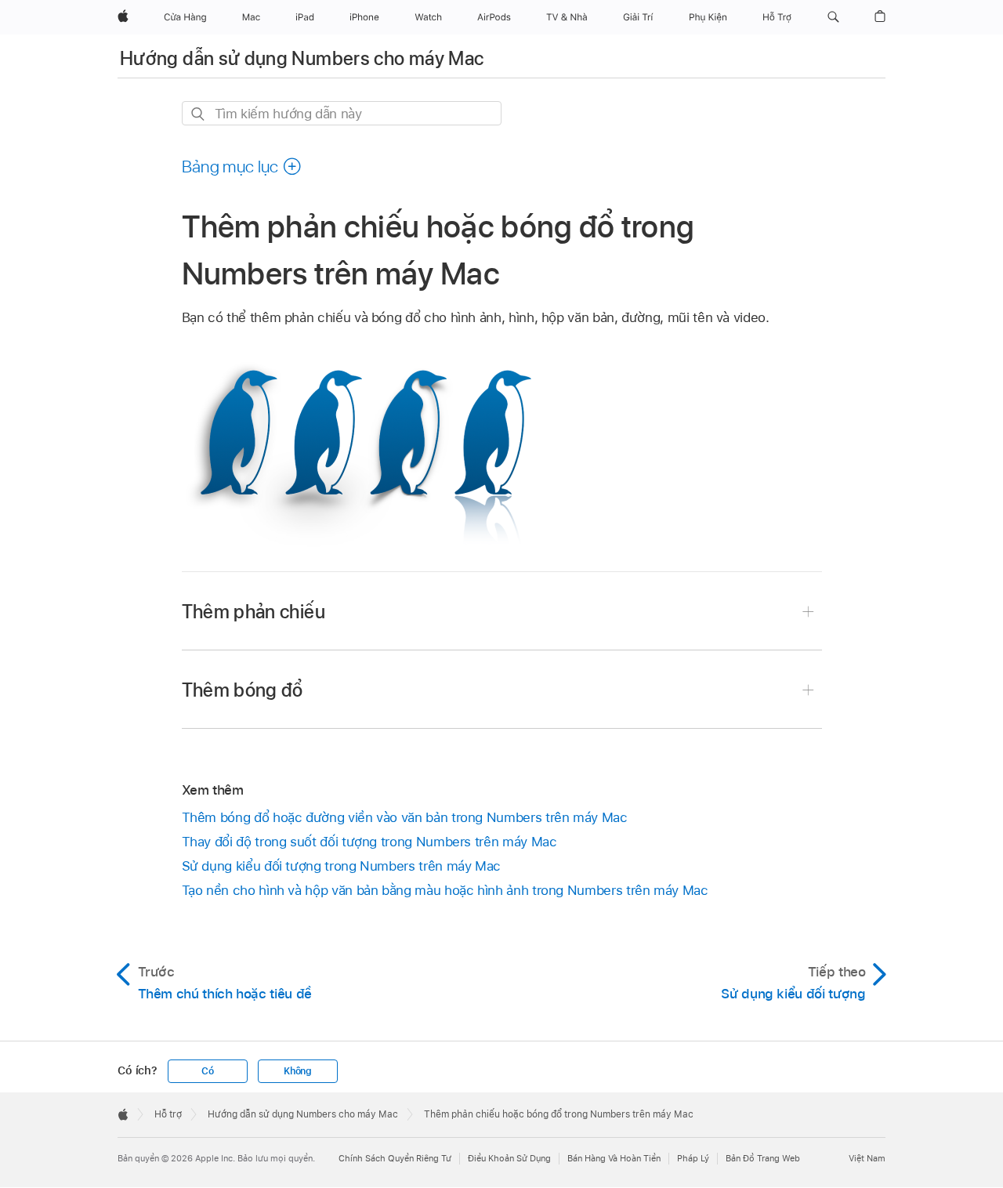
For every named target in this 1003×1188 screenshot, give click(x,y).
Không (298, 1071)
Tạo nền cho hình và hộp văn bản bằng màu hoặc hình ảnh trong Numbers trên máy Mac (445, 890)
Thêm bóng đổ (242, 690)
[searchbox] (342, 113)
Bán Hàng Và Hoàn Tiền (614, 1158)
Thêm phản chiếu (253, 611)
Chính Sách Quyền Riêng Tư (395, 1158)
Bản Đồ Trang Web (763, 1158)
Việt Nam (867, 1158)
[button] (833, 17)
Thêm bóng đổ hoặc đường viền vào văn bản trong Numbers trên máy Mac (405, 817)
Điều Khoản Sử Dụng (509, 1158)
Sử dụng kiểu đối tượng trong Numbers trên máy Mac (342, 866)
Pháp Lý (693, 1158)
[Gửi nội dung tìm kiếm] (198, 114)
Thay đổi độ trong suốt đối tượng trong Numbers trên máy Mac (369, 841)
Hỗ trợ (168, 1114)
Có (207, 1071)
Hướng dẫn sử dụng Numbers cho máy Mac (301, 58)
